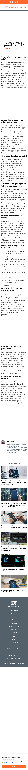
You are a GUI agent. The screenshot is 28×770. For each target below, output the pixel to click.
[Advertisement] (14, 25)
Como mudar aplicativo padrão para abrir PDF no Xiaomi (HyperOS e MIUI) (14, 526)
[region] (14, 762)
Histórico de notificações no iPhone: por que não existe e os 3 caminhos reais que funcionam (13, 505)
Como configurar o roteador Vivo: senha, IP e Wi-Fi (12, 591)
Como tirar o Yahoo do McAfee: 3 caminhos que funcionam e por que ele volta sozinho (13, 482)
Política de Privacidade (12, 762)
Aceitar (14, 766)
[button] (2, 7)
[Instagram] (10, 2)
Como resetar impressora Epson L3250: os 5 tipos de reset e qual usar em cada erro (13, 548)
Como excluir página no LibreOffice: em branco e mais (13, 570)
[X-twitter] (15, 2)
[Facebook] (13, 2)
